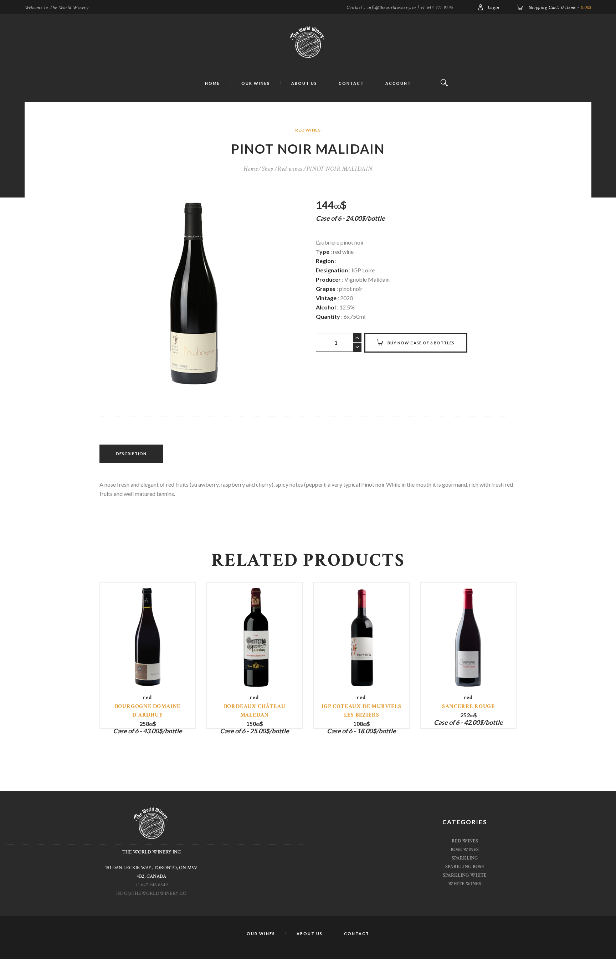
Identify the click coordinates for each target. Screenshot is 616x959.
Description (131, 453)
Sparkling (465, 858)
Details (147, 640)
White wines (464, 884)
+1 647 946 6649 (151, 885)
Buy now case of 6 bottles (421, 342)
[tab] (131, 454)
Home (250, 169)
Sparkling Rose (464, 866)
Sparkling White (465, 875)
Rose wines (465, 849)
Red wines (307, 130)
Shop (267, 169)
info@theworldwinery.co (151, 893)
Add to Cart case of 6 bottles (147, 646)
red (148, 697)
